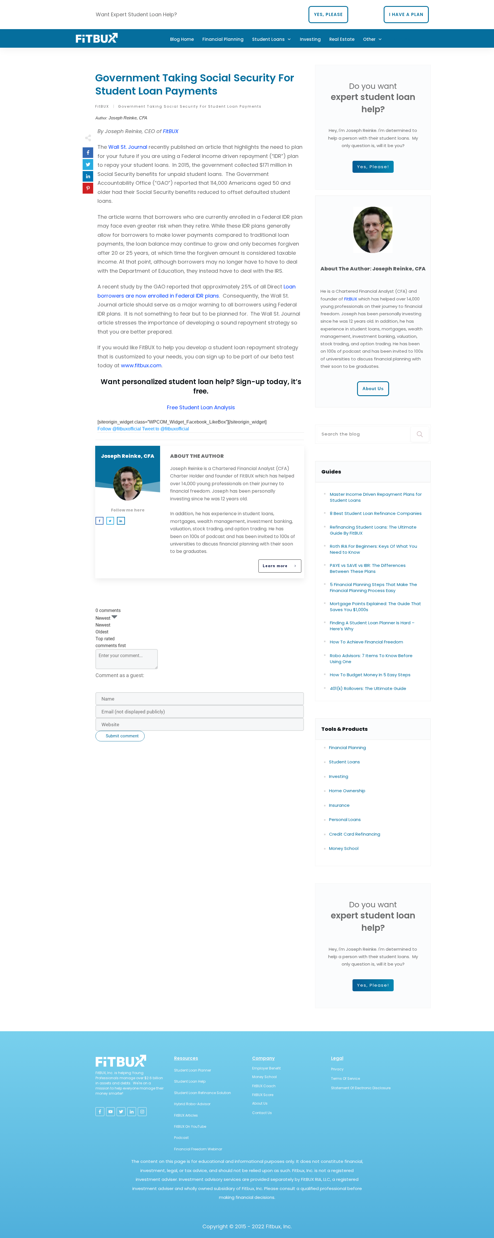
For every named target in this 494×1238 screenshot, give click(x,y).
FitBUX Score (262, 1094)
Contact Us (262, 1112)
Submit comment (122, 736)
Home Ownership (347, 791)
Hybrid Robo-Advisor (192, 1103)
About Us (260, 1103)
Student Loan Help (190, 1081)
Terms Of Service (345, 1078)
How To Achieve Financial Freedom (366, 642)
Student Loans (344, 762)
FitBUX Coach (264, 1085)
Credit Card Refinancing (354, 834)
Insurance (339, 805)
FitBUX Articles (186, 1115)
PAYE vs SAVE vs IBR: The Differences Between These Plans (368, 568)
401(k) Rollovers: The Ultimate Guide (368, 688)
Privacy (337, 1069)
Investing (338, 776)
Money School (343, 848)
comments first (110, 645)
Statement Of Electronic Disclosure (361, 1087)
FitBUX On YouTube (190, 1126)
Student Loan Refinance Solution (202, 1092)
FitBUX (350, 299)
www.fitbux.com (141, 365)
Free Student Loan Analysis (201, 407)
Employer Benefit (266, 1068)
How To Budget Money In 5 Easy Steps (370, 675)
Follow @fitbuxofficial (119, 428)
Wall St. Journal (127, 147)
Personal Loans (345, 819)
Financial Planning (347, 748)
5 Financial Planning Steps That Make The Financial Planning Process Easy (373, 587)
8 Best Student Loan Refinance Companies (376, 513)
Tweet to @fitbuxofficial (165, 428)
